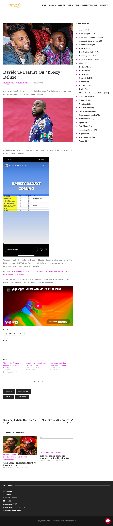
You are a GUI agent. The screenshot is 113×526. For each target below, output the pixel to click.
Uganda (82, 133)
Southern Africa (85, 119)
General (58, 452)
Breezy (9, 391)
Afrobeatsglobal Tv (11, 504)
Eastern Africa (85, 67)
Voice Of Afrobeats (10, 498)
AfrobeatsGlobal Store (12, 510)
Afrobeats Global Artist (89, 37)
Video (81, 141)
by (37, 83)
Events (82, 71)
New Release (84, 96)
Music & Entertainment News (15, 457)
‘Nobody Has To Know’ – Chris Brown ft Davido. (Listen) (12, 365)
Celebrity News (9, 83)
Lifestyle (82, 85)
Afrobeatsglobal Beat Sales (14, 507)
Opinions (83, 104)
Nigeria (82, 100)
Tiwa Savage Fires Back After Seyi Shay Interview (19, 464)
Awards (82, 48)
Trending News (9, 459)
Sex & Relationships (87, 111)
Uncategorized (85, 137)
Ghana (82, 82)
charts (81, 63)
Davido (9, 397)
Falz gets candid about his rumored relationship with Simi (54, 457)
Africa (81, 30)
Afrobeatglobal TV (87, 33)
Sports (82, 122)
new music (22, 397)
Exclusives (83, 74)
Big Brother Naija (86, 52)
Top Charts (83, 126)
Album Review (85, 45)
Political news (85, 108)
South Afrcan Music (87, 115)
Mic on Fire (7, 501)
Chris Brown (23, 391)
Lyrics (81, 89)
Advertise (7, 495)
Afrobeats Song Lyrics (88, 41)
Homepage (7, 491)
